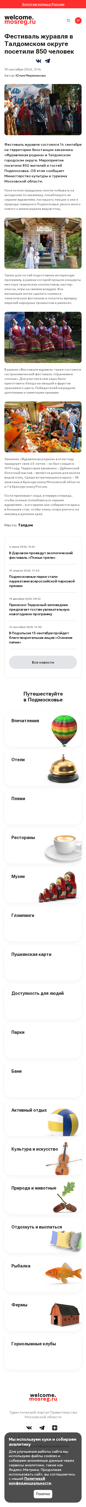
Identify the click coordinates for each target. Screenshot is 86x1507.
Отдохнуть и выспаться (36, 1227)
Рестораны (23, 837)
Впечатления (25, 720)
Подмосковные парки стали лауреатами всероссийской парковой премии (42, 581)
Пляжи (18, 798)
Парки (17, 1032)
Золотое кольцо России (43, 4)
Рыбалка (20, 1266)
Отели (18, 759)
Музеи (18, 876)
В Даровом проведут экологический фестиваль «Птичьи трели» (41, 555)
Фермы (19, 1304)
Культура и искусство (34, 1149)
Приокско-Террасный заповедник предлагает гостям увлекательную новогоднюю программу (39, 609)
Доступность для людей (37, 993)
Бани (16, 1071)
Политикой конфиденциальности (30, 1480)
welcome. (43, 1397)
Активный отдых (29, 1110)
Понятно (43, 1494)
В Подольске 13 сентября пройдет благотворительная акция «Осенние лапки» (41, 637)
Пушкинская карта (31, 954)
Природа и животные (33, 1188)
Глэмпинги (22, 915)
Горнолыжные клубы (33, 1343)
